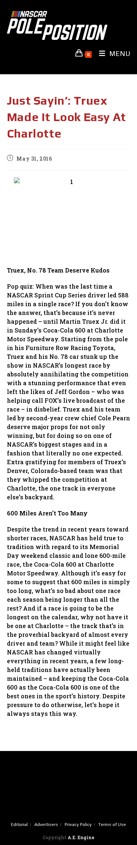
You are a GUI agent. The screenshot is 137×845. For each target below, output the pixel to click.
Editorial (19, 824)
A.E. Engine (81, 837)
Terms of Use (112, 824)
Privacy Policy (78, 824)
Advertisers (46, 824)
